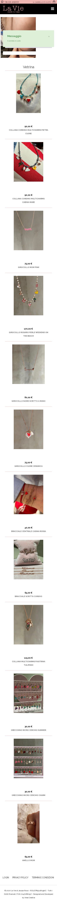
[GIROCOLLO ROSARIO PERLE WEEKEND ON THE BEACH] (28, 295)
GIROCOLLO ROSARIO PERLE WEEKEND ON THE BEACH (28, 334)
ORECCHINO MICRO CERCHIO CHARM (28, 795)
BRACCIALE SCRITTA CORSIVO (28, 596)
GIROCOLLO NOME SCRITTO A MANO (28, 401)
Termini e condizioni (43, 877)
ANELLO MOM (28, 860)
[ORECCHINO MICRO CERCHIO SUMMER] (28, 693)
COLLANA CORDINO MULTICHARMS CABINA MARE (28, 200)
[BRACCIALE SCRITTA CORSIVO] (28, 559)
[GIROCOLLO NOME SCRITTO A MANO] (28, 364)
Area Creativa (30, 898)
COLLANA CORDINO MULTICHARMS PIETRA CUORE (28, 132)
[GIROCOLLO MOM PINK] (28, 230)
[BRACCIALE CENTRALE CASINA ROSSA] (28, 494)
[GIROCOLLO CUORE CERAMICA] (28, 429)
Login (6, 877)
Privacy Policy (20, 877)
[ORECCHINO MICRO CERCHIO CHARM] (28, 758)
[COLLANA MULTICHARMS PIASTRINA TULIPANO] (28, 624)
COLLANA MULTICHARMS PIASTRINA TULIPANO (28, 663)
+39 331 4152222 (12, 2)
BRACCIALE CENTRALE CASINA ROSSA (28, 531)
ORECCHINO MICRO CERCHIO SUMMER (28, 730)
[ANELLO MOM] (28, 823)
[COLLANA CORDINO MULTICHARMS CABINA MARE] (28, 162)
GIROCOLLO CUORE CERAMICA (28, 466)
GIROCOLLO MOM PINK (28, 267)
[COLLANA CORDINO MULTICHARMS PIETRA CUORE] (28, 93)
